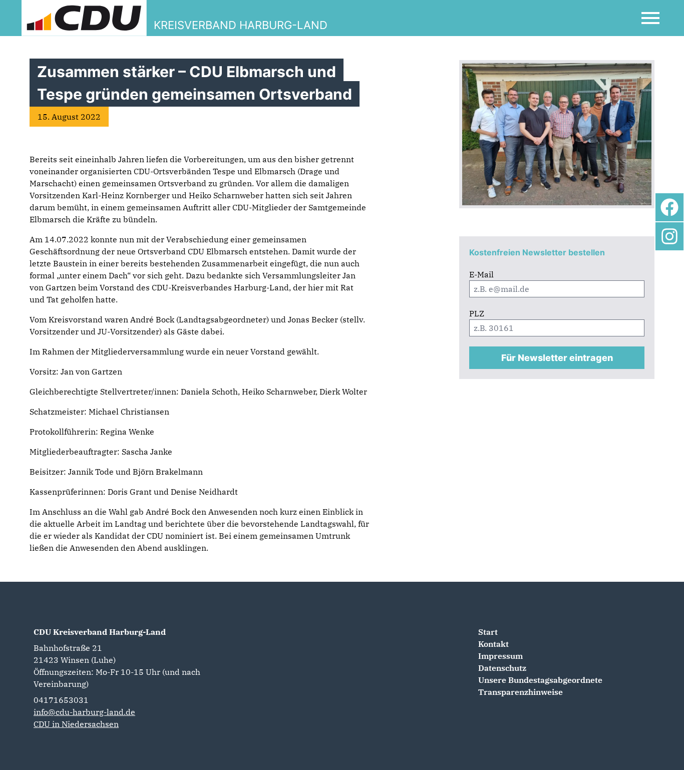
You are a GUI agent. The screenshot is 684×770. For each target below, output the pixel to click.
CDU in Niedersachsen (76, 724)
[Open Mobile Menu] (650, 18)
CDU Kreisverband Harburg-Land (100, 632)
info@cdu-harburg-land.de (84, 712)
